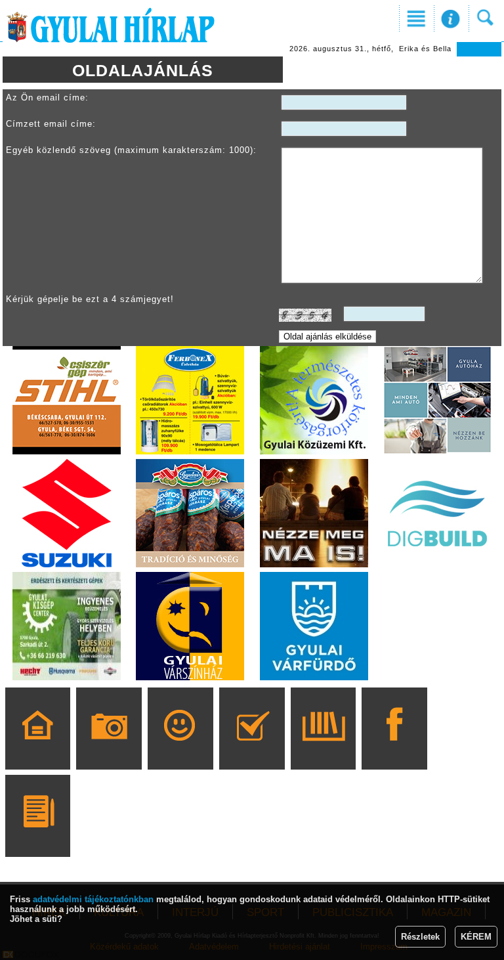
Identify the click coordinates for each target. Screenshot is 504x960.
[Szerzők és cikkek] (37, 834)
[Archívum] (323, 747)
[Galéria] (109, 747)
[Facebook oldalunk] (394, 747)
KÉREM (476, 937)
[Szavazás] (251, 747)
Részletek (420, 937)
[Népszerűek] (180, 747)
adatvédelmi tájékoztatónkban (93, 899)
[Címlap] (37, 747)
